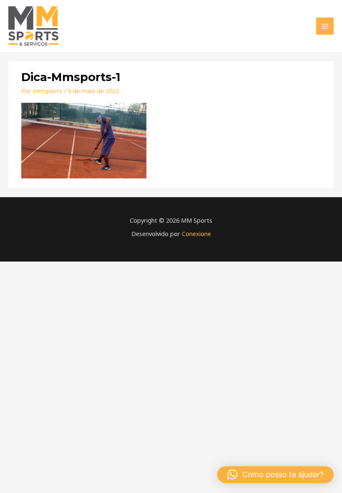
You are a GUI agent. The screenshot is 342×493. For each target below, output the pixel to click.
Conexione (196, 233)
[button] (275, 474)
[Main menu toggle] (325, 26)
